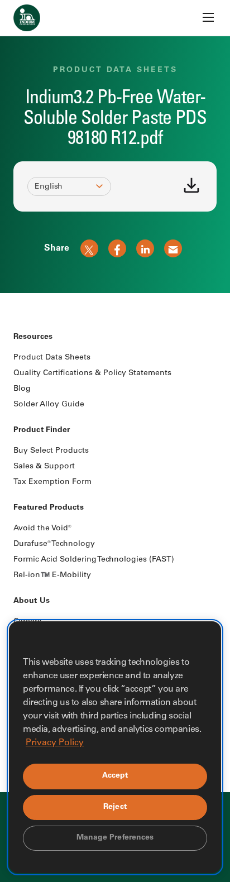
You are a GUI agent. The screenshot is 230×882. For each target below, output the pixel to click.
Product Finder (41, 430)
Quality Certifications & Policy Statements (92, 373)
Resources (32, 337)
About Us (31, 601)
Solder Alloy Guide (48, 405)
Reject (115, 807)
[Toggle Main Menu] (208, 17)
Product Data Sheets (51, 358)
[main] (115, 146)
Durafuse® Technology (54, 544)
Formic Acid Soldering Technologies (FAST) (93, 560)
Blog (22, 389)
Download (191, 185)
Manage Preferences (115, 838)
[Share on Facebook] (117, 248)
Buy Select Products (51, 451)
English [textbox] (49, 187)
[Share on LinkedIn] (145, 248)
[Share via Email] (173, 248)
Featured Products (48, 508)
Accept (115, 776)
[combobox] (64, 187)
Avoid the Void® (42, 529)
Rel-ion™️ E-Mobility (52, 575)
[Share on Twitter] (89, 248)
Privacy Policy (55, 743)
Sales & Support (44, 467)
